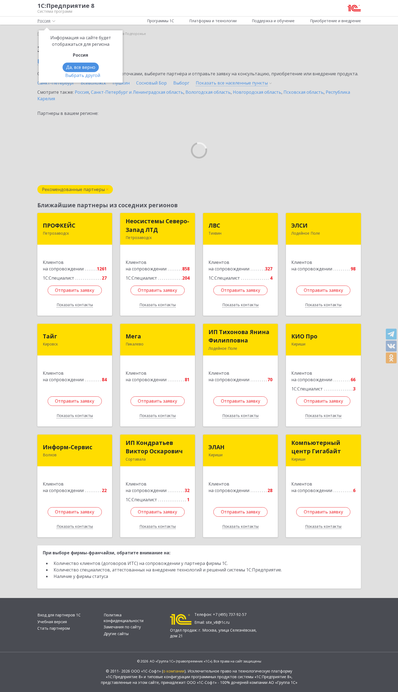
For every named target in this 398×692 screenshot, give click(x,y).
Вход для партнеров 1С (59, 614)
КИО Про (304, 336)
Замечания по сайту (122, 626)
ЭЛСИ (299, 225)
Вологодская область (208, 92)
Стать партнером (53, 628)
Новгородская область (257, 92)
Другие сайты (116, 633)
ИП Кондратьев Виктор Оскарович (154, 447)
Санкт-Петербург (55, 83)
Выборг (181, 83)
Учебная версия (52, 621)
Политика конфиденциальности (123, 617)
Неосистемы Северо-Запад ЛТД (157, 225)
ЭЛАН (216, 447)
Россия (82, 92)
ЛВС (214, 225)
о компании (173, 671)
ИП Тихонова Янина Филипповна (238, 336)
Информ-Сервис (67, 447)
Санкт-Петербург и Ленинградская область (137, 92)
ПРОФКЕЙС (59, 225)
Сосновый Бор (151, 83)
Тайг (50, 336)
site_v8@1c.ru (218, 622)
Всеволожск (93, 83)
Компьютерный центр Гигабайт (316, 447)
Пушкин (121, 83)
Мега (133, 336)
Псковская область (303, 92)
